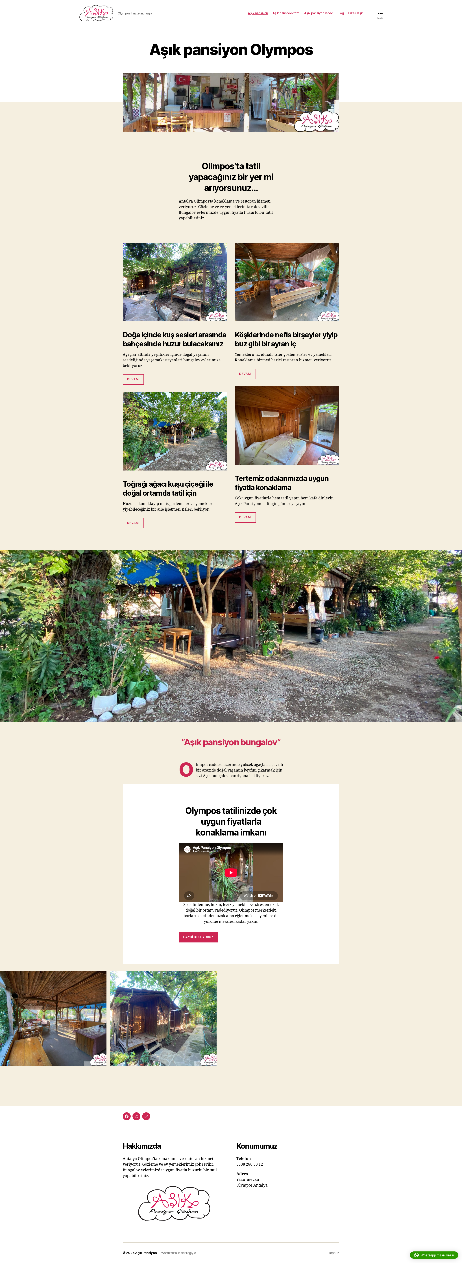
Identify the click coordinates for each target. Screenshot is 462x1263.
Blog (340, 13)
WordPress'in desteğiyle (178, 1253)
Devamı (133, 379)
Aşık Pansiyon (146, 1253)
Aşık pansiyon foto (286, 13)
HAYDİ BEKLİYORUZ (198, 937)
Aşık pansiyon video (318, 13)
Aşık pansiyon (258, 13)
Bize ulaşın (355, 13)
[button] (434, 1255)
